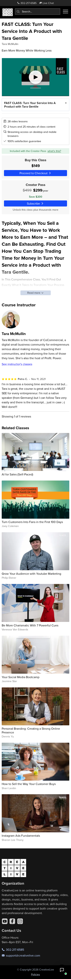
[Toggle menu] (65, 11)
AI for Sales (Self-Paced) (17, 474)
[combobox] (37, 11)
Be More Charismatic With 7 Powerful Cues (30, 625)
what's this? (54, 151)
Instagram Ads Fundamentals (21, 835)
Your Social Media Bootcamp (20, 677)
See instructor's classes (17, 364)
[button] (62, 970)
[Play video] (35, 77)
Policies (35, 974)
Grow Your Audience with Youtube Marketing (31, 574)
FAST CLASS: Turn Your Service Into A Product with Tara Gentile (30, 105)
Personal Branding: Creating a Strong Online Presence (31, 730)
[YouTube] (5, 921)
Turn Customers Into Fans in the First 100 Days (32, 522)
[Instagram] (20, 921)
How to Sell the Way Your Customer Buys (29, 784)
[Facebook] (12, 921)
